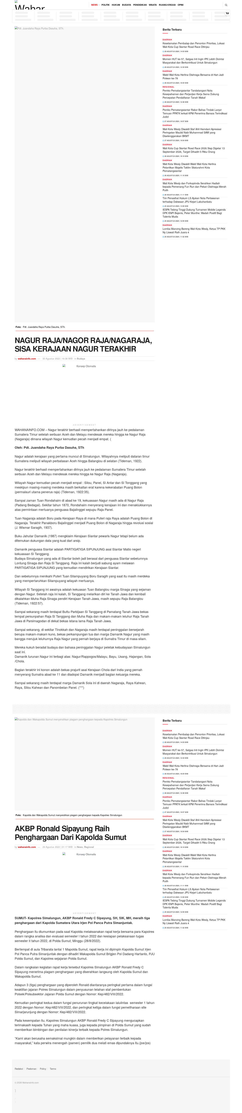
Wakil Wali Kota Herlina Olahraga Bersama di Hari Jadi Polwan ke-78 (193, 76)
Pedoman (31, 1068)
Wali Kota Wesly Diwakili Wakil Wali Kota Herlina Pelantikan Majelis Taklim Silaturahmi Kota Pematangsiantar (189, 167)
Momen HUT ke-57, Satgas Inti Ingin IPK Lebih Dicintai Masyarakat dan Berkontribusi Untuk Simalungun (193, 60)
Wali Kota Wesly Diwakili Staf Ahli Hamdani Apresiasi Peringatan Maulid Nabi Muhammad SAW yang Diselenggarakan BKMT (192, 132)
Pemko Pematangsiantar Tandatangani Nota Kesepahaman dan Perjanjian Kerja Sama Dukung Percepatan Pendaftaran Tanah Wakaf (191, 94)
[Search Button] (226, 5)
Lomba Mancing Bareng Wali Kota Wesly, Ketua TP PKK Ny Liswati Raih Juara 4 (194, 230)
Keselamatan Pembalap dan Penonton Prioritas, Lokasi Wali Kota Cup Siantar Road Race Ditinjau (193, 44)
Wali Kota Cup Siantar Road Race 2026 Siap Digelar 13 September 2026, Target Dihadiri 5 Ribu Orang (194, 149)
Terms (53, 1068)
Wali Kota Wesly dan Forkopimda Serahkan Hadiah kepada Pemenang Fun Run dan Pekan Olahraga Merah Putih (194, 186)
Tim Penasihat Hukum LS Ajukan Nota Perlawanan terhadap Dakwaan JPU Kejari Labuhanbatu (191, 199)
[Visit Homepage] (30, 5)
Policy (43, 1068)
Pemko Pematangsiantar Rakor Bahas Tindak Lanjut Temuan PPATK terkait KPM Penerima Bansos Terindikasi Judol (195, 113)
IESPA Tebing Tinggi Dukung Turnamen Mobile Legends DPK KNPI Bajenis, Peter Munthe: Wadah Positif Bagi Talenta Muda (194, 213)
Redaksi (19, 1068)
